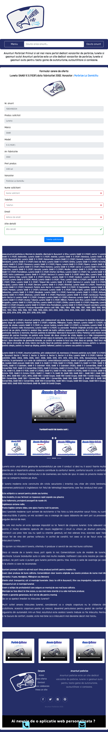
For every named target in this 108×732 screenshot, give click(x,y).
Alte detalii (10, 223)
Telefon (8, 199)
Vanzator (9, 175)
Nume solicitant (12, 187)
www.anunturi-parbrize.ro (13, 254)
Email (7, 211)
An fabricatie (11, 151)
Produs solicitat (12, 115)
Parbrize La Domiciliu (86, 75)
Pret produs (10, 163)
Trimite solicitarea (54, 239)
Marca (7, 127)
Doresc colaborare (41, 686)
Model (7, 139)
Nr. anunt (9, 103)
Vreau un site (41, 689)
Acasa (41, 675)
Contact (41, 682)
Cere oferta (41, 678)
